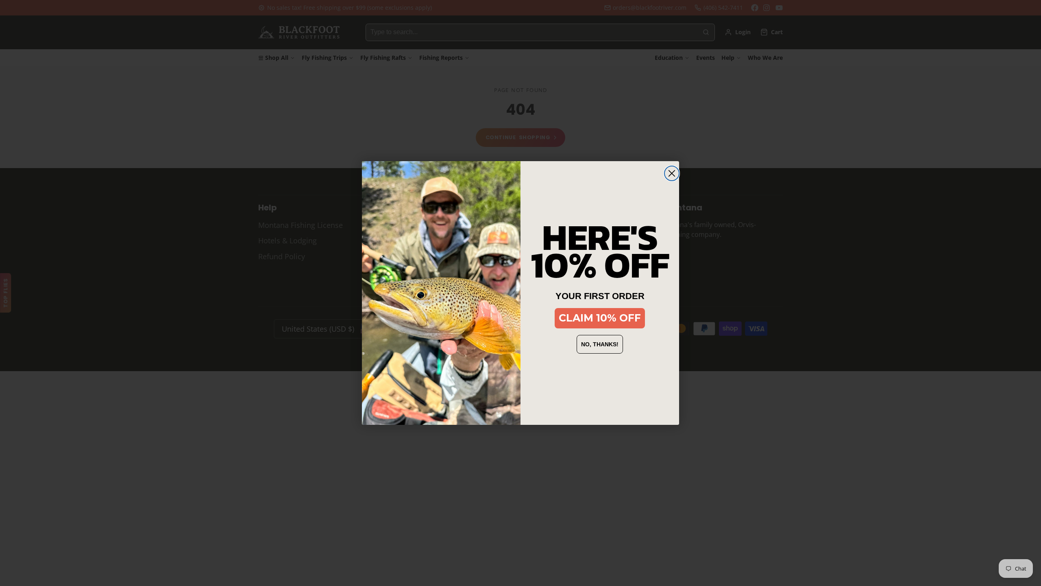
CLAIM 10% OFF (600, 318)
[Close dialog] (671, 173)
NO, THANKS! (600, 344)
